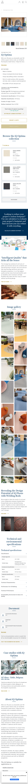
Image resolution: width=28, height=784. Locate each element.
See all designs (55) (21, 48)
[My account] (19, 2)
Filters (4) (6, 145)
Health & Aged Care (8, 767)
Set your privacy (14, 779)
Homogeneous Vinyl (8, 10)
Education (5, 770)
